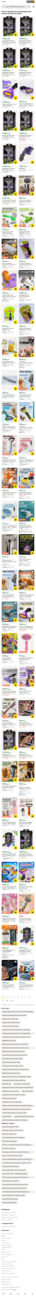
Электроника (5, 1242)
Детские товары (6, 1271)
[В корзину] (16, 35)
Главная (3, 1294)
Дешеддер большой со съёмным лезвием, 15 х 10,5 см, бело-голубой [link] (25, 526)
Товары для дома (6, 1247)
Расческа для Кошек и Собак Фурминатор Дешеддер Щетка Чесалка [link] (25, 395)
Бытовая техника (6, 1238)
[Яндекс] (14, 1290)
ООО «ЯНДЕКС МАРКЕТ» (13, 1287)
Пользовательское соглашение (10, 1277)
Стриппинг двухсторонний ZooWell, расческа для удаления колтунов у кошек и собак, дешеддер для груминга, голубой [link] (26, 362)
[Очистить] (29, 7)
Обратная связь (5, 1279)
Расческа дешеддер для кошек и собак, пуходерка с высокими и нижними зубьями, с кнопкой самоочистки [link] (9, 823)
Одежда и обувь (6, 1245)
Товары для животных (7, 1266)
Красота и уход (5, 1252)
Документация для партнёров (9, 1217)
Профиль (32, 1294)
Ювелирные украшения (8, 1273)
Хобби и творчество (7, 1254)
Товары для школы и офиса (9, 1261)
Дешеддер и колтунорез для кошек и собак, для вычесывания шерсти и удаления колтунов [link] (9, 460)
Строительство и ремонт (8, 1268)
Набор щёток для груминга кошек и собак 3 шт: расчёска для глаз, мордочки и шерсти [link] (9, 561)
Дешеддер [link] (22, 168)
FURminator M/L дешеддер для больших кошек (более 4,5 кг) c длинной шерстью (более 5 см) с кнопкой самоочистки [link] (9, 755)
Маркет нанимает (6, 1281)
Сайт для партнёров (7, 1219)
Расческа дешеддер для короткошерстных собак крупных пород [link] (26, 985)
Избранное (18, 1294)
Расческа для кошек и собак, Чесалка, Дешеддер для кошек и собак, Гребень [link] (25, 559)
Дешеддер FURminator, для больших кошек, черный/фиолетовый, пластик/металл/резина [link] (25, 41)
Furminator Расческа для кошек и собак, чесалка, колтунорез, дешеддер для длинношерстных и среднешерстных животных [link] (9, 200)
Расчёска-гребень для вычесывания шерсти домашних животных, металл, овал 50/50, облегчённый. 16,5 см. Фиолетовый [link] (8, 395)
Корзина (25, 1294)
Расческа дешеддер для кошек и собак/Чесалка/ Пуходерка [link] (26, 627)
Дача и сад (4, 1257)
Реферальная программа (8, 1226)
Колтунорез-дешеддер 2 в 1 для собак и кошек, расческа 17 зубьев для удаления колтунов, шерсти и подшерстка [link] (9, 786)
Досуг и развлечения (7, 1233)
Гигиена (3, 1240)
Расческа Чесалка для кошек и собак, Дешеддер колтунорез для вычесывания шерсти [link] (9, 427)
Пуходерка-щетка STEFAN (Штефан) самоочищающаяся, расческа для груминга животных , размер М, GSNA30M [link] (25, 295)
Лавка (10, 1294)
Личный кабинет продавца (9, 1212)
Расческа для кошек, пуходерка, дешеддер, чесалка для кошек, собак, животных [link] (25, 919)
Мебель (3, 1235)
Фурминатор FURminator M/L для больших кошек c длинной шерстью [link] (9, 854)
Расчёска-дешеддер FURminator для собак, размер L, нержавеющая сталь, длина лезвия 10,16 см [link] (26, 329)
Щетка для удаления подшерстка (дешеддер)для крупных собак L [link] (9, 329)
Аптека (3, 1249)
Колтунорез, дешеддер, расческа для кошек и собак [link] (25, 823)
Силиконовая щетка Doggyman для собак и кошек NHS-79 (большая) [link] (9, 362)
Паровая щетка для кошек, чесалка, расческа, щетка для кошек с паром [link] (9, 295)
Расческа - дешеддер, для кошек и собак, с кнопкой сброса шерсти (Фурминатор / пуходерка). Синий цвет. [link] (9, 526)
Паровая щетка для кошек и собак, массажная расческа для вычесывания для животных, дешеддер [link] (9, 493)
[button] (33, 7)
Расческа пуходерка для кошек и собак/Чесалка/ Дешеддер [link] (9, 887)
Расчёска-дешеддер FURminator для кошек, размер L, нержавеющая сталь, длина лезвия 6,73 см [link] (26, 264)
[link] (18, 1011)
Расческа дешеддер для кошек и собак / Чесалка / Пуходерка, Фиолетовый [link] (26, 104)
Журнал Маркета (6, 1284)
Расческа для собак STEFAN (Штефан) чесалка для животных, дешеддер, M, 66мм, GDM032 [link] (8, 232)
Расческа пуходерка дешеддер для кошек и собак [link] (25, 200)
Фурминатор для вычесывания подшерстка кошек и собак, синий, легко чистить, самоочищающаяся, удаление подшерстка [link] (26, 723)
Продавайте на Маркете (8, 1215)
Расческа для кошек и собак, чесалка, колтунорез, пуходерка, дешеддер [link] (25, 691)
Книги (3, 1259)
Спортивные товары (7, 1264)
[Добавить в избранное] (15, 18)
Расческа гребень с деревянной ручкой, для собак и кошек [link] (9, 723)
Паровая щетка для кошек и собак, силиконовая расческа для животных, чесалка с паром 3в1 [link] (26, 595)
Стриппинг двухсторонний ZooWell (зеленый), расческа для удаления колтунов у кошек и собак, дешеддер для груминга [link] (26, 427)
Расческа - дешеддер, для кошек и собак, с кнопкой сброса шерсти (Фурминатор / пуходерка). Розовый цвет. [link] (26, 460)
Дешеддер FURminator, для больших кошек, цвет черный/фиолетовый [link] (9, 41)
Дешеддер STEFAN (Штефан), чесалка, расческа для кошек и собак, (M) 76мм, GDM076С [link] (25, 232)
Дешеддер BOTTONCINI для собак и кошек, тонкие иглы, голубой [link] (26, 658)
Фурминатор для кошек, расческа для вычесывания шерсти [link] (26, 887)
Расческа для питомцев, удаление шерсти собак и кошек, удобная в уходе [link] (9, 691)
